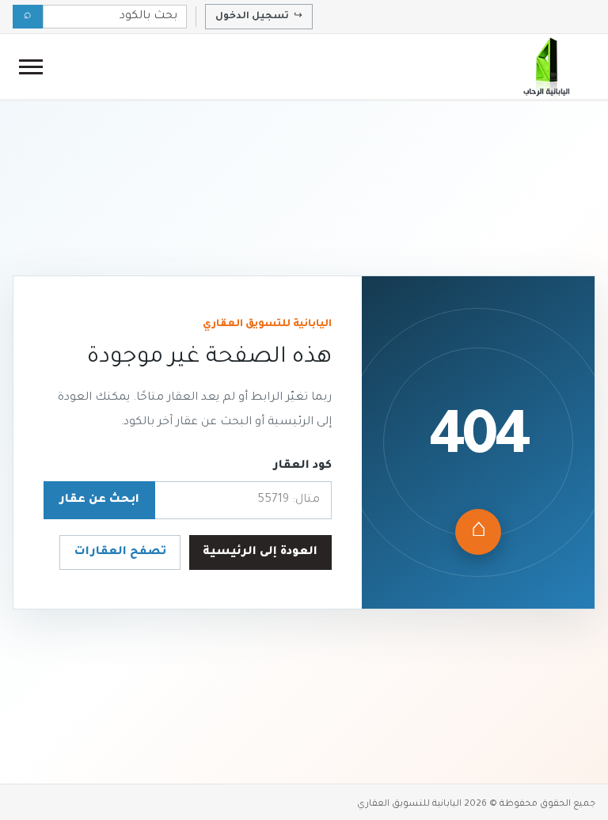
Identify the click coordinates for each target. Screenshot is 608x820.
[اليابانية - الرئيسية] (545, 66)
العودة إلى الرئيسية (260, 552)
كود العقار (302, 466)
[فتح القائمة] (31, 67)
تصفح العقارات (120, 552)
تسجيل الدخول (258, 16)
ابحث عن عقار (99, 500)
